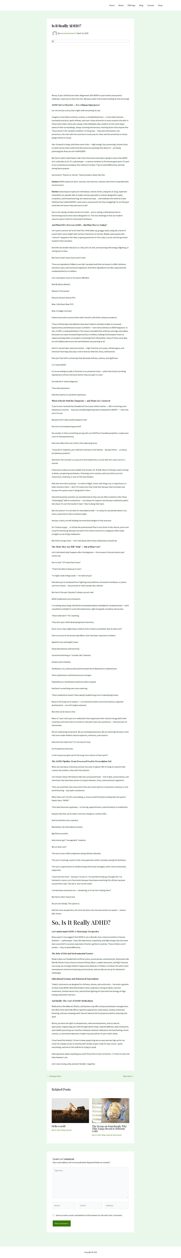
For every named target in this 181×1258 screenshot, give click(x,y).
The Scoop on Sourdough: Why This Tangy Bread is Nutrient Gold (109, 1128)
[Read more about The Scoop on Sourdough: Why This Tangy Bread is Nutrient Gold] (110, 1110)
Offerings (131, 5)
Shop (160, 5)
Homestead (117, 1135)
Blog (141, 5)
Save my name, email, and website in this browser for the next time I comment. (89, 1215)
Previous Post (54, 1076)
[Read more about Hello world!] (70, 1110)
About (121, 5)
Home (112, 5)
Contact (150, 5)
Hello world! (59, 1126)
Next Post (128, 1076)
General (69, 1130)
